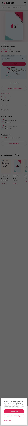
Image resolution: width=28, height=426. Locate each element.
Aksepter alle (14, 411)
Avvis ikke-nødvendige (14, 416)
